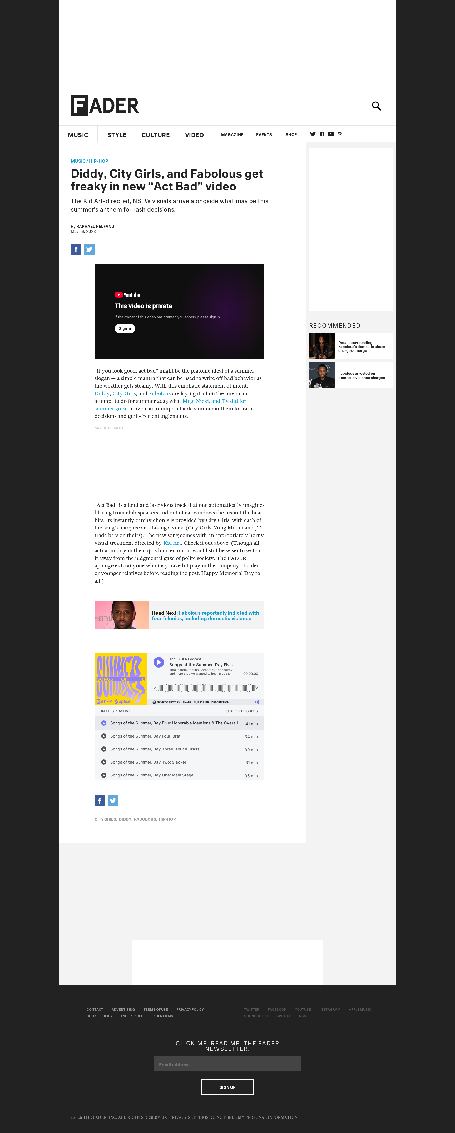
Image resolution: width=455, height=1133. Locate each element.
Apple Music (360, 1008)
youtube (331, 134)
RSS (302, 1015)
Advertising (123, 1008)
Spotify (283, 1015)
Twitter (313, 134)
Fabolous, (145, 818)
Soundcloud (256, 1015)
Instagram (329, 1008)
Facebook (277, 1008)
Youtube (303, 1008)
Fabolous (160, 393)
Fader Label (132, 1015)
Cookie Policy (99, 1015)
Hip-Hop (98, 160)
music (78, 160)
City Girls (124, 393)
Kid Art (172, 543)
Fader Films (162, 1015)
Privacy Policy (190, 1008)
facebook (322, 134)
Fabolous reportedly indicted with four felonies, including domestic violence (205, 614)
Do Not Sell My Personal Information (253, 1117)
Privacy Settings (188, 1117)
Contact (95, 1008)
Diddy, (125, 818)
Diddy (102, 393)
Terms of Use (156, 1008)
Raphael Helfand (95, 226)
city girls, (106, 818)
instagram (340, 134)
